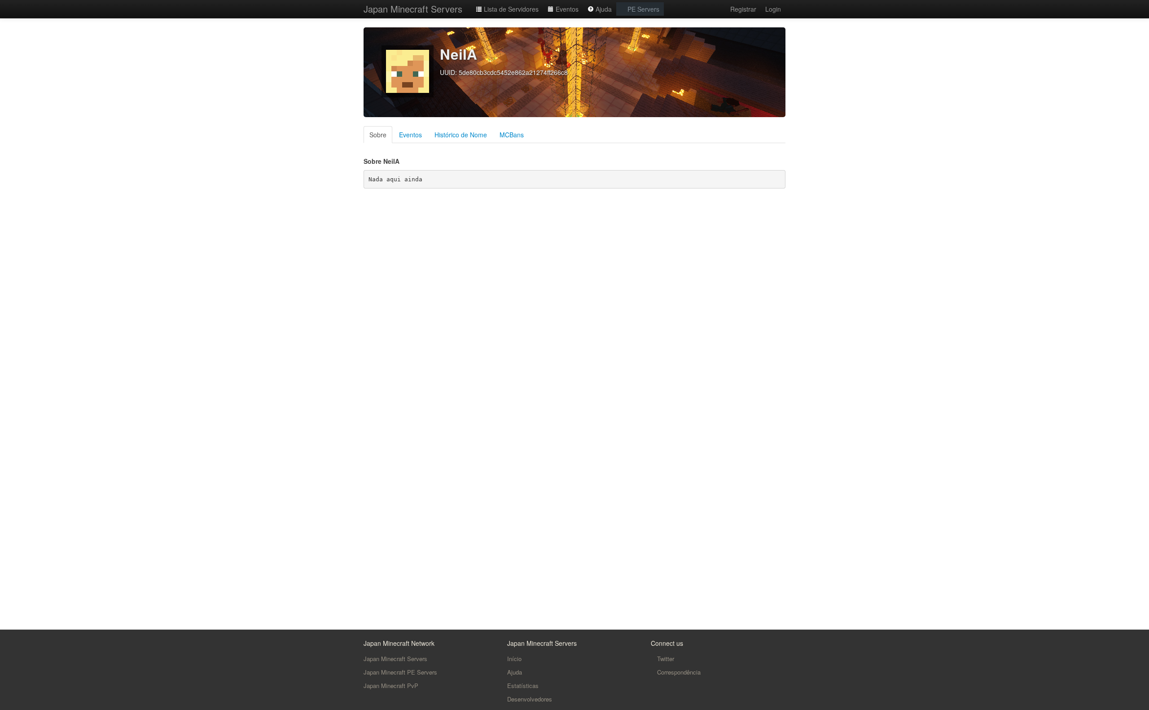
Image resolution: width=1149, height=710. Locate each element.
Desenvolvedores (529, 699)
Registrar (743, 8)
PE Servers (642, 8)
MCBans (512, 134)
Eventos (566, 8)
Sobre (377, 134)
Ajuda (603, 8)
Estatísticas (523, 685)
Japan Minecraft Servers (413, 8)
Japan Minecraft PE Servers (400, 672)
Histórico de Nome (460, 134)
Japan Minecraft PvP (391, 685)
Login (773, 8)
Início (514, 658)
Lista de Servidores (510, 8)
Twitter (664, 658)
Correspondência (678, 672)
